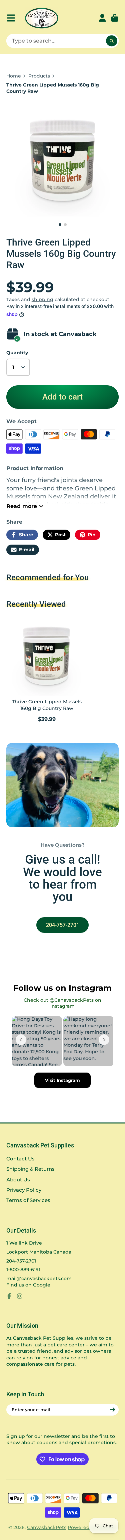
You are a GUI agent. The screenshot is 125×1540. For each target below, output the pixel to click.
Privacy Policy (23, 1190)
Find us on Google (28, 1285)
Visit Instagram (62, 1080)
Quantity (17, 353)
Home (13, 76)
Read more (21, 506)
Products (39, 76)
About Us (18, 1179)
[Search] (111, 41)
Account (102, 18)
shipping (42, 299)
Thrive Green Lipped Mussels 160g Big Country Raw (46, 669)
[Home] (41, 18)
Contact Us (20, 1158)
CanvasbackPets (46, 1527)
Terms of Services (28, 1200)
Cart (115, 18)
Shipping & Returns (30, 1169)
